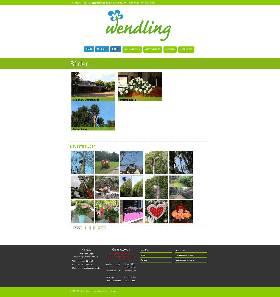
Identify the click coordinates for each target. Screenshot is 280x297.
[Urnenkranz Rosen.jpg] (181, 222)
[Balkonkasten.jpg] (131, 222)
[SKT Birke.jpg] (181, 173)
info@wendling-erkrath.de (108, 2)
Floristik (170, 49)
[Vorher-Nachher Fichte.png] (131, 196)
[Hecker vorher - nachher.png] (181, 198)
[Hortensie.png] (82, 222)
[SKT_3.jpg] (131, 173)
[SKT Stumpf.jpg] (156, 173)
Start (89, 49)
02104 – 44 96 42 (82, 2)
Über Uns (102, 49)
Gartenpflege (152, 49)
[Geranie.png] (107, 222)
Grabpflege (186, 49)
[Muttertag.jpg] (156, 222)
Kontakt (144, 260)
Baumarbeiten (132, 49)
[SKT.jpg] (156, 198)
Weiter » (102, 228)
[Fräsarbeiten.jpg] (107, 198)
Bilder (115, 49)
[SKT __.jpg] (82, 173)
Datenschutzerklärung (185, 260)
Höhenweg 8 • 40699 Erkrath (140, 2)
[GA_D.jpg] (107, 173)
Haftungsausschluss (184, 255)
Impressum (180, 250)
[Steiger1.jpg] (82, 198)
